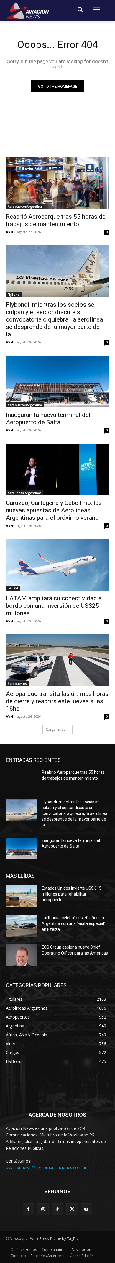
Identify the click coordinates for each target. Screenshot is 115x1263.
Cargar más (55, 729)
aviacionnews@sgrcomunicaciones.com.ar (46, 1167)
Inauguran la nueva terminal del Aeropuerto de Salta (48, 418)
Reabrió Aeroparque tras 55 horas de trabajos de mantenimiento (56, 220)
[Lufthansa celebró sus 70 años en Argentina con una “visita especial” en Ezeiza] (21, 926)
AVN (9, 232)
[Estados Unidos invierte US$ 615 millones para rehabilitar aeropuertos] (21, 896)
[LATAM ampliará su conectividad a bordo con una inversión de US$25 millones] (57, 565)
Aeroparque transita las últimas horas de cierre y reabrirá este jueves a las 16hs (57, 701)
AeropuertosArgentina (25, 206)
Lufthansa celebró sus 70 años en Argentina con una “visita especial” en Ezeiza (74, 923)
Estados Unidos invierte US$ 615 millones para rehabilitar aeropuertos (71, 894)
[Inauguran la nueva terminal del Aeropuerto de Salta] (57, 381)
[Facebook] (28, 1209)
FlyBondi (14, 294)
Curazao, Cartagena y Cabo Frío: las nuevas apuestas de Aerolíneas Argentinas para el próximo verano (54, 510)
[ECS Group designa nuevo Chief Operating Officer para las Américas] (21, 955)
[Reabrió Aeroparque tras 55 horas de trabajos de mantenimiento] (57, 183)
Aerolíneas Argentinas (25, 493)
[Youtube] (86, 1209)
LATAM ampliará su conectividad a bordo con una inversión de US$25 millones (54, 606)
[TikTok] (57, 1209)
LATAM (13, 588)
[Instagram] (43, 1209)
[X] (72, 1209)
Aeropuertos (17, 684)
